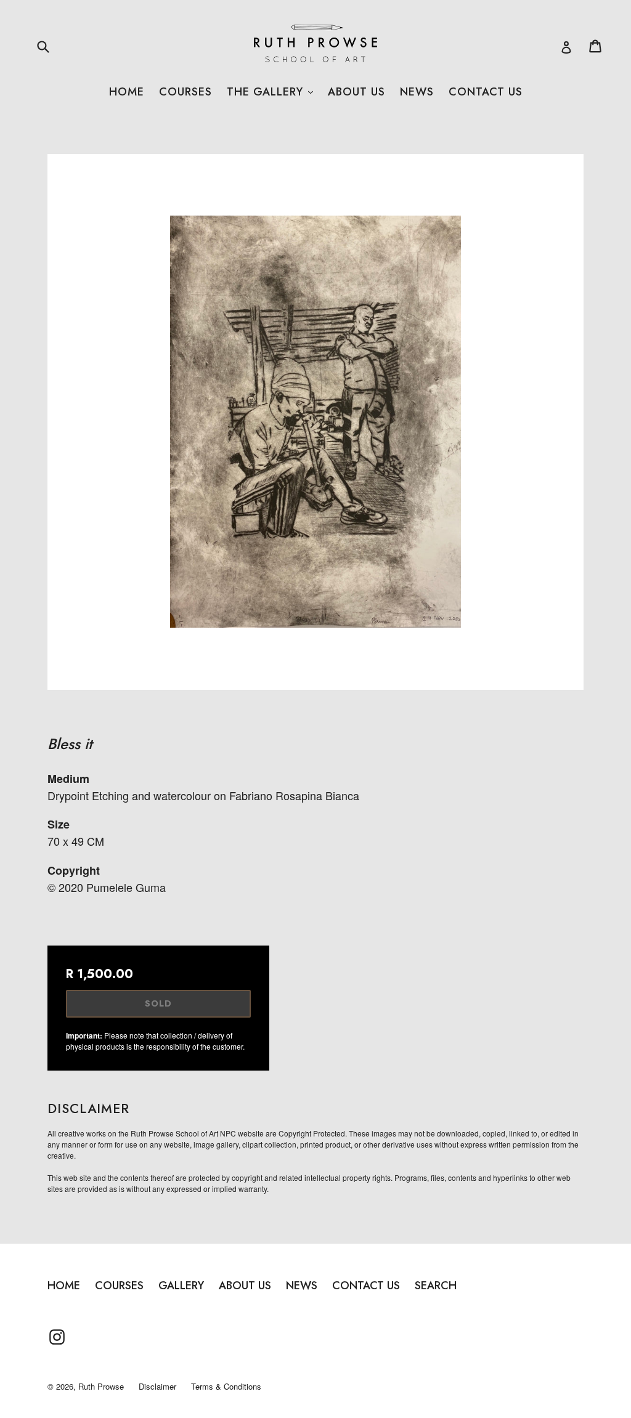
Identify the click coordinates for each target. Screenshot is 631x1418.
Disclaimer (157, 1386)
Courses (185, 92)
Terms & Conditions (226, 1386)
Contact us (486, 92)
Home (126, 92)
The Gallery (270, 92)
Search (436, 1286)
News (417, 92)
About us (356, 92)
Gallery (181, 1286)
